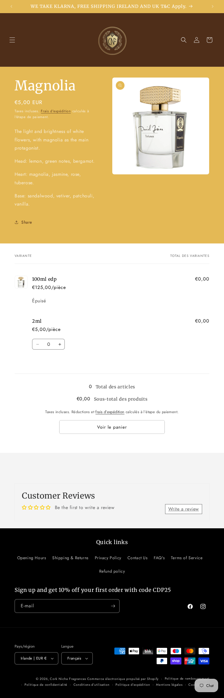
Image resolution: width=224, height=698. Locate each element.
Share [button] (26, 222)
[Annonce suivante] (212, 6)
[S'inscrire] (112, 606)
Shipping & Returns (70, 558)
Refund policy (112, 571)
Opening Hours (31, 558)
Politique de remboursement (187, 678)
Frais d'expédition (56, 111)
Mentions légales (169, 684)
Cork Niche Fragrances (68, 678)
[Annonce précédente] (11, 6)
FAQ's (159, 558)
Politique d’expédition (133, 684)
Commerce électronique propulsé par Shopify (123, 678)
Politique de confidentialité (45, 684)
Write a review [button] (183, 509)
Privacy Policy (108, 558)
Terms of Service (187, 558)
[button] (12, 40)
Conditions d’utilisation (92, 684)
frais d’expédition (109, 412)
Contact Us (137, 558)
